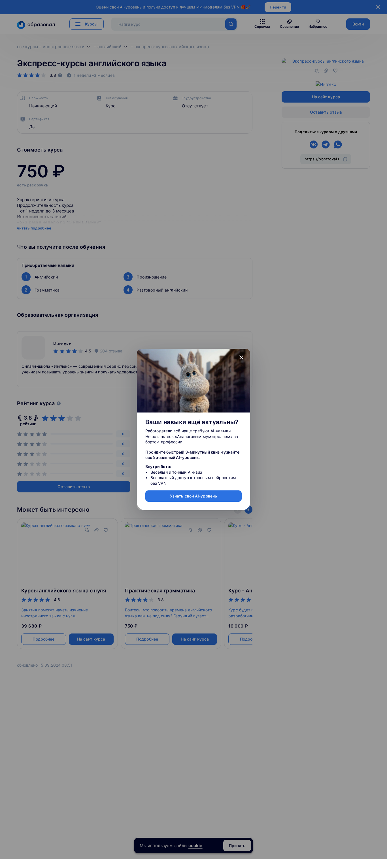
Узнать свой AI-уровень (193, 496)
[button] (241, 357)
